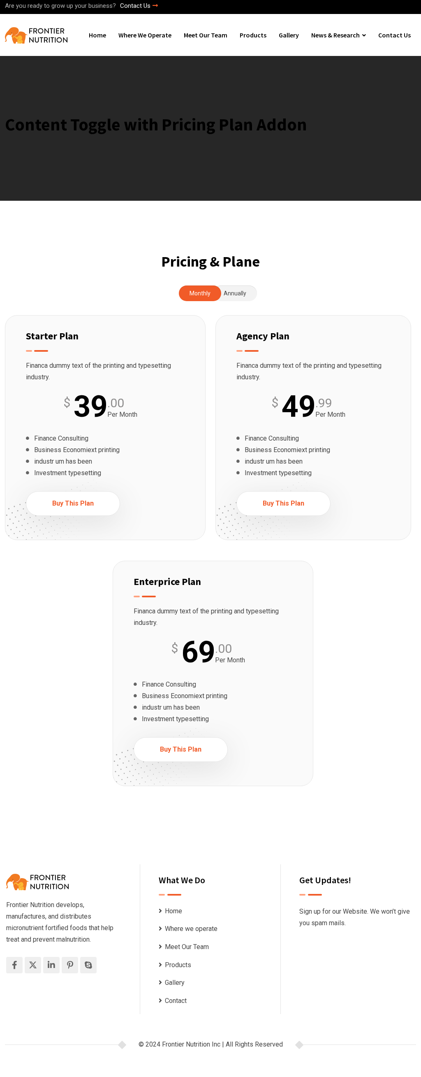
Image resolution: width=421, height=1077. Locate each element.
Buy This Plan (73, 503)
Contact (176, 1001)
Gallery (289, 35)
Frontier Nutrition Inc (191, 1044)
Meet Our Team (205, 35)
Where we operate (144, 35)
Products (253, 35)
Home (97, 35)
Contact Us (135, 5)
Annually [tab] (235, 293)
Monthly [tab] (200, 293)
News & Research (335, 35)
